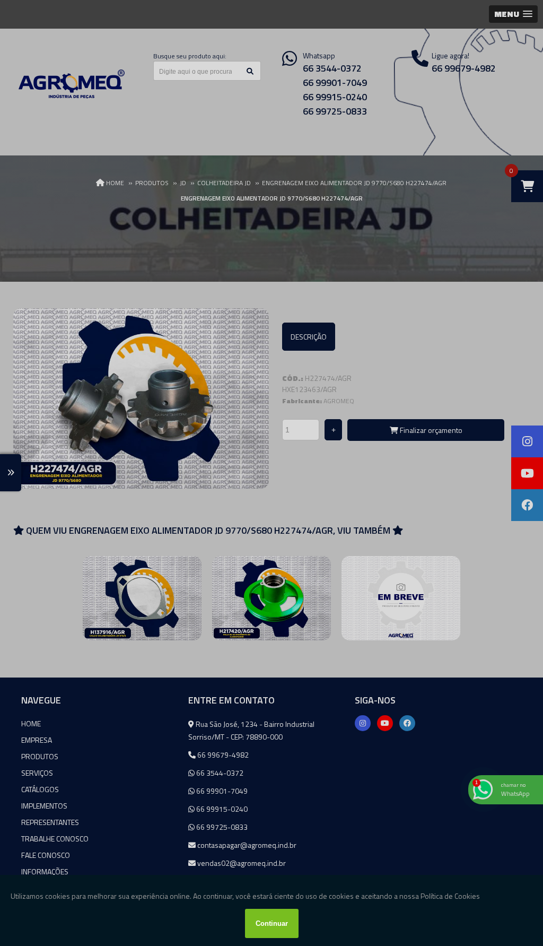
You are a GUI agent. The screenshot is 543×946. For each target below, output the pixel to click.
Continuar (272, 923)
